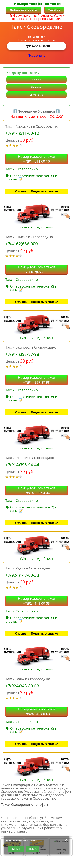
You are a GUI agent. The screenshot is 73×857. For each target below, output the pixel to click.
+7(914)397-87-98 (22, 354)
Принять (32, 849)
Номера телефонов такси (37, 3)
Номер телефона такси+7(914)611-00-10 (36, 159)
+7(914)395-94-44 (22, 464)
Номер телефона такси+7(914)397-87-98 (36, 380)
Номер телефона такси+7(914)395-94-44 (36, 490)
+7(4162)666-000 (21, 243)
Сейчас (36, 79)
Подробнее (16, 849)
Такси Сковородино (21, 169)
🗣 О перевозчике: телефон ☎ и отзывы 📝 (31, 177)
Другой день (36, 94)
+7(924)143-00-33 (22, 575)
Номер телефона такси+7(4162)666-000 (36, 269)
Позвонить (37, 55)
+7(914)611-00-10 (36, 46)
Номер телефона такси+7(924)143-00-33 (36, 601)
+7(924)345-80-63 (22, 686)
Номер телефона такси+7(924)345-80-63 (36, 711)
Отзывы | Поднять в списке (36, 191)
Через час (36, 87)
